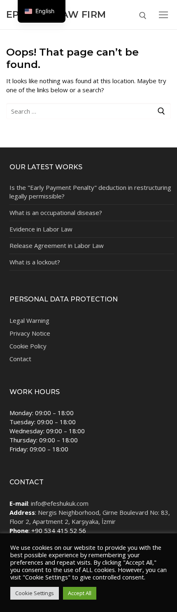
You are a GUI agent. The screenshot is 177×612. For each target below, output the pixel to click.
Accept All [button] (79, 593)
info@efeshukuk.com (59, 503)
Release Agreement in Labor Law (56, 245)
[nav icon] (163, 15)
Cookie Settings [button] (34, 593)
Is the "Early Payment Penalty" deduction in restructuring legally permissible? (90, 191)
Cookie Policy (28, 346)
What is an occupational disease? (55, 212)
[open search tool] (143, 15)
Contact (20, 359)
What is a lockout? (34, 262)
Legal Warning (29, 320)
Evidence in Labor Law (40, 229)
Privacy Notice (29, 333)
